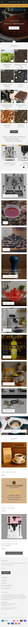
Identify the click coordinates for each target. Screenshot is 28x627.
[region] (14, 24)
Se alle (14, 131)
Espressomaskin (5, 541)
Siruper (7, 357)
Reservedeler (9, 410)
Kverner (7, 330)
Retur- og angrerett (6, 588)
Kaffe (6, 249)
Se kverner (14, 28)
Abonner (14, 431)
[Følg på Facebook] (2, 613)
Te (5, 222)
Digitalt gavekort (7, 508)
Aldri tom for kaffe (8, 472)
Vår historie (4, 580)
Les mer (3, 475)
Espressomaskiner (10, 195)
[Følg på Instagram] (5, 613)
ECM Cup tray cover (20, 105)
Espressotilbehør (10, 276)
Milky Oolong (21, 125)
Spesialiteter (9, 384)
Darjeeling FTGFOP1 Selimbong (7, 85)
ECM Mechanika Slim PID (9, 163)
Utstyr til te (8, 303)
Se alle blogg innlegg (14, 553)
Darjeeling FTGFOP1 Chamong (7, 65)
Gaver (3, 505)
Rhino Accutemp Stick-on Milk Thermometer (7, 105)
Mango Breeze (7, 125)
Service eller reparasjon (6, 585)
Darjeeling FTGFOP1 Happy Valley (21, 65)
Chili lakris (20, 85)
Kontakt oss (4, 582)
